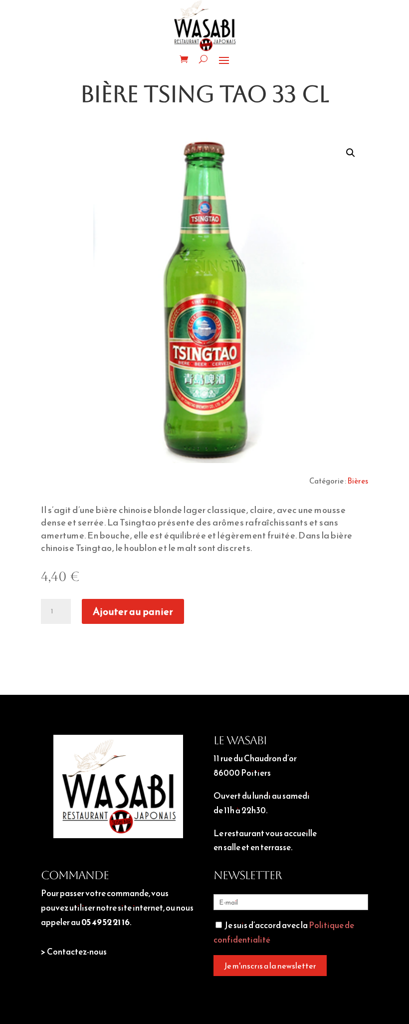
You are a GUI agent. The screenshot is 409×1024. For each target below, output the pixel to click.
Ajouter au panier (133, 611)
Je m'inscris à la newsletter (270, 966)
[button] (351, 153)
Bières (357, 481)
